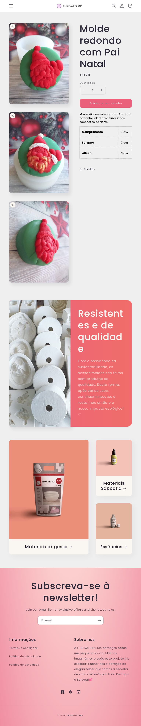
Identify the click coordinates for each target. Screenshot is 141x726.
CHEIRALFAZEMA (75, 715)
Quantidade (87, 83)
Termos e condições (23, 648)
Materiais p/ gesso (46, 546)
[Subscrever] (99, 620)
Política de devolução (24, 664)
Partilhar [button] (89, 169)
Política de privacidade (25, 656)
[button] (11, 6)
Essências (111, 546)
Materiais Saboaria (112, 486)
